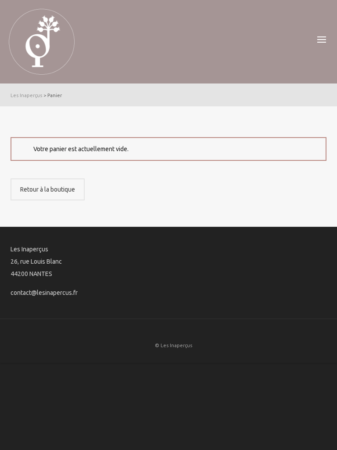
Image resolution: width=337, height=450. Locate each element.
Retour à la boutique (47, 189)
